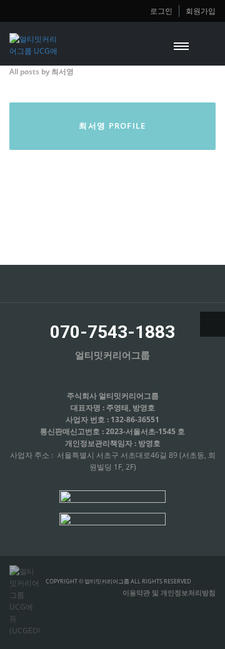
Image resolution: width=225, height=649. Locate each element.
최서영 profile (112, 125)
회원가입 (201, 11)
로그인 (161, 11)
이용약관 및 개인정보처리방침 (169, 592)
